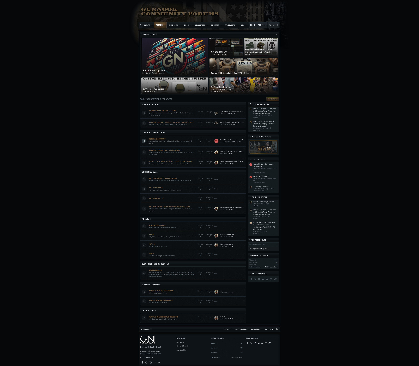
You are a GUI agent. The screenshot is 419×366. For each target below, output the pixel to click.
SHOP (243, 25)
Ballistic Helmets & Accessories (163, 178)
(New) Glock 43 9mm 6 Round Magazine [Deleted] (235, 151)
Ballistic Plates (156, 188)
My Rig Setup (224, 317)
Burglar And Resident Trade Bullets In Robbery (234, 162)
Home (272, 329)
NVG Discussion (155, 270)
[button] (152, 25)
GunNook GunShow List (221, 87)
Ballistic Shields (156, 198)
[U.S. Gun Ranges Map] (263, 153)
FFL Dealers (230, 25)
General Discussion (157, 139)
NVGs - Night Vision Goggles (155, 264)
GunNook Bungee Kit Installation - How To (233, 122)
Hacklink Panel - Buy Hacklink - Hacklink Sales (234, 140)
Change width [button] (146, 329)
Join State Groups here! (154, 70)
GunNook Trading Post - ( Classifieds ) (165, 150)
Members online (259, 240)
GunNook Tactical (150, 104)
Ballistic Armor (150, 172)
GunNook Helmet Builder (153, 89)
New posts (180, 342)
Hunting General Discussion (161, 300)
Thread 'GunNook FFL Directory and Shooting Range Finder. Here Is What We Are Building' (264, 111)
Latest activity (181, 350)
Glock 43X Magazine (226, 244)
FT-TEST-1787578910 (260, 176)
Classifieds (200, 25)
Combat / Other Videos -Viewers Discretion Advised (170, 162)
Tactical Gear (149, 311)
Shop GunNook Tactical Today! (150, 351)
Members (215, 25)
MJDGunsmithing (271, 267)
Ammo (151, 254)
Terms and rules (241, 329)
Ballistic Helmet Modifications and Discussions (169, 207)
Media (186, 25)
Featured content (261, 104)
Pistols (152, 244)
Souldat (230, 153)
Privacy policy (255, 329)
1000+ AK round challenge (228, 235)
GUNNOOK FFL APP (219, 52)
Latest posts (259, 160)
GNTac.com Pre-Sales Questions (162, 111)
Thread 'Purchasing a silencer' (264, 202)
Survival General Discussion (161, 291)
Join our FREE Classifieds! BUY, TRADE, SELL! (230, 73)
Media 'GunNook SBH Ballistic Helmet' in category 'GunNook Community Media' (263, 123)
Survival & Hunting (151, 284)
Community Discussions (153, 132)
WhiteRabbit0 (236, 142)
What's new (173, 25)
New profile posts (183, 346)
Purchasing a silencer (260, 187)
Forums (159, 25)
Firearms (146, 219)
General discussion (157, 225)
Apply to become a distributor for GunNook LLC (235, 112)
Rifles (151, 235)
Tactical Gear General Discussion (163, 317)
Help (265, 329)
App (221, 291)
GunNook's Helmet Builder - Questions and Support (171, 122)
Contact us (228, 329)
